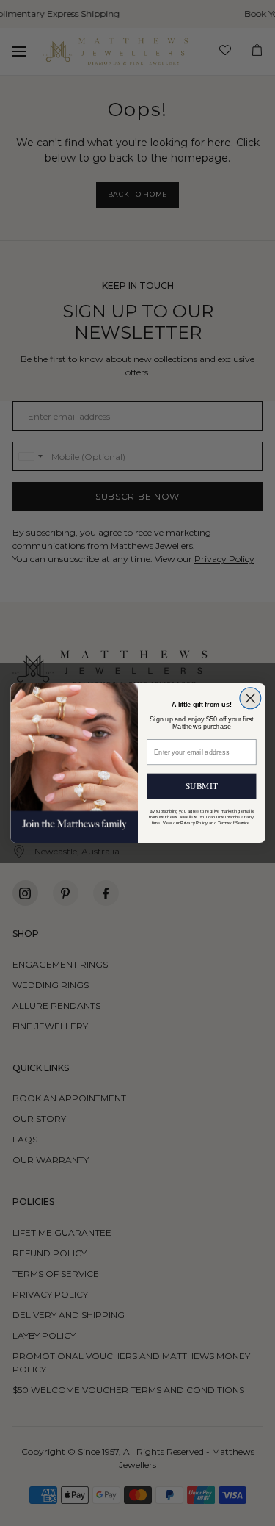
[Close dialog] (249, 698)
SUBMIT (201, 786)
